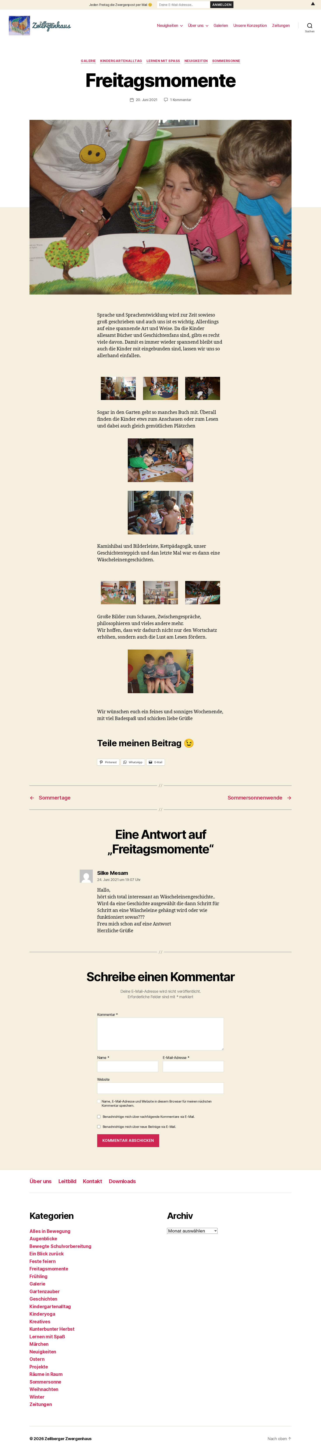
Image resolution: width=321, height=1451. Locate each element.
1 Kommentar (180, 100)
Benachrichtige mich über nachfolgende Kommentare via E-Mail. (149, 1117)
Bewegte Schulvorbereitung (60, 1246)
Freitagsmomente (48, 1269)
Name (103, 1058)
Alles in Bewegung (49, 1231)
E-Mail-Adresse (176, 1058)
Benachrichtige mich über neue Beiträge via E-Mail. (139, 1127)
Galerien (221, 25)
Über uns (196, 25)
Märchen (38, 1344)
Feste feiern (42, 1261)
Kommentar (107, 1015)
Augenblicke (43, 1238)
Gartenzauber (44, 1291)
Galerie (88, 61)
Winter (36, 1397)
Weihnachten (43, 1389)
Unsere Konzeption (250, 25)
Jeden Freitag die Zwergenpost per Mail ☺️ (120, 5)
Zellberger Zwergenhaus (68, 1438)
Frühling (38, 1276)
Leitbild (67, 1181)
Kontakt (92, 1181)
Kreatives (39, 1321)
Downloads (122, 1181)
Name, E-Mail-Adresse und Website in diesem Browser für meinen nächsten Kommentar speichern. (157, 1103)
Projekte (38, 1367)
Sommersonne (226, 61)
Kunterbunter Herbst (51, 1329)
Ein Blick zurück (46, 1253)
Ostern (36, 1359)
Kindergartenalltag (121, 61)
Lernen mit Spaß (163, 61)
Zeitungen (281, 25)
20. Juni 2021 (147, 100)
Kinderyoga (42, 1314)
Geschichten (43, 1299)
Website (103, 1079)
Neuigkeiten (167, 25)
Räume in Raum (46, 1374)
